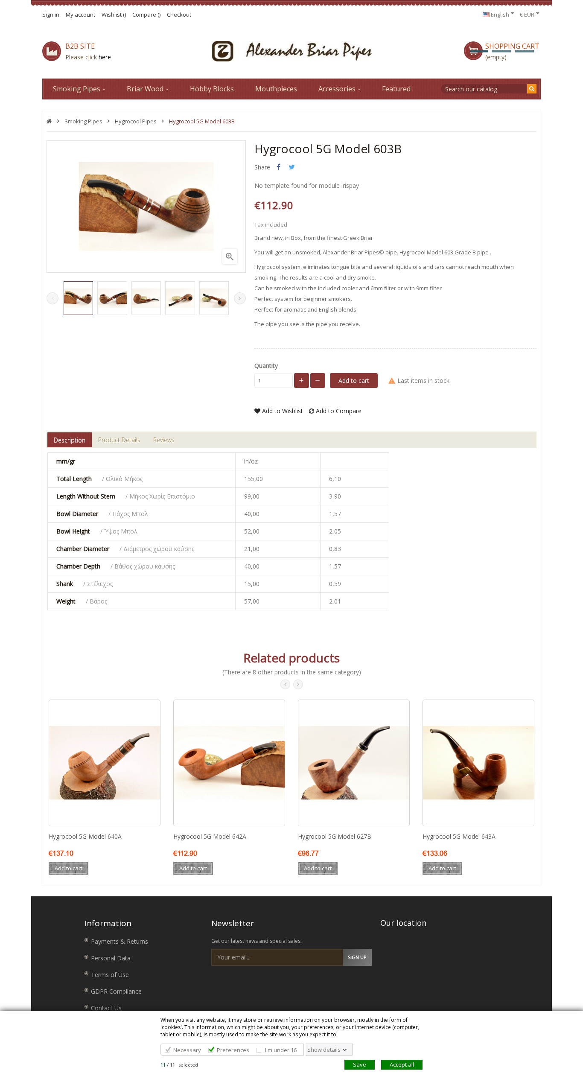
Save (359, 1064)
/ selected (179, 1065)
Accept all (402, 1064)
